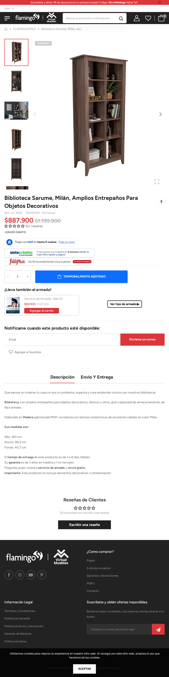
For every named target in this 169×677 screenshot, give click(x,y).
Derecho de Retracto (17, 633)
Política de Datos (15, 641)
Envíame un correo (142, 339)
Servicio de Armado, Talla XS (43, 299)
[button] (160, 114)
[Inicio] (5, 29)
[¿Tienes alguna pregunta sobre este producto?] (161, 202)
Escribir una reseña (84, 525)
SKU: (7, 212)
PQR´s (90, 583)
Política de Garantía (17, 618)
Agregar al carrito (41, 311)
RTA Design (48, 212)
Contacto (93, 591)
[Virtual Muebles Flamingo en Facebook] (8, 574)
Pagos (91, 560)
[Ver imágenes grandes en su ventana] (156, 181)
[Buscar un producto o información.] (121, 18)
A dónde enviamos (99, 568)
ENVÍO (10, 232)
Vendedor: (33, 212)
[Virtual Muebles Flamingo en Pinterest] (41, 574)
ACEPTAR (84, 668)
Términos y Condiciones (19, 611)
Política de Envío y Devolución (23, 626)
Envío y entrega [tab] (97, 377)
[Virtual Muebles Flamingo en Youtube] (30, 574)
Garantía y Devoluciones (102, 575)
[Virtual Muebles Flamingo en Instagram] (19, 574)
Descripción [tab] (62, 377)
